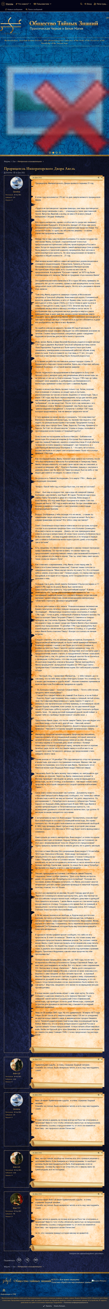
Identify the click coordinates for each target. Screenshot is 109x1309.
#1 (102, 178)
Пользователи (43, 4)
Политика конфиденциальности (76, 1302)
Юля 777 (16, 1208)
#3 (102, 1095)
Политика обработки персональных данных (71, 1282)
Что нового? (23, 4)
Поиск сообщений (35, 9)
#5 (102, 1194)
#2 (102, 1059)
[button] (30, 3)
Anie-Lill (16, 1073)
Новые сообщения (15, 9)
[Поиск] (81, 3)
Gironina (9, 172)
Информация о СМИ (8, 1294)
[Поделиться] (98, 177)
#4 (102, 1153)
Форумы (9, 4)
